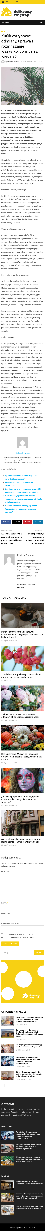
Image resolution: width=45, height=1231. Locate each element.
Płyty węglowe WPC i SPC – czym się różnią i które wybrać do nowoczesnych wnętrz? (28, 1147)
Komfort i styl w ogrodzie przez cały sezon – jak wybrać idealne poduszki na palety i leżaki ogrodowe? (29, 1196)
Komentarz (6, 871)
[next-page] (6, 1085)
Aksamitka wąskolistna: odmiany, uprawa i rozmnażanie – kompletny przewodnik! (21, 840)
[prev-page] (3, 1085)
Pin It (28, 522)
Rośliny (4, 31)
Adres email (6, 913)
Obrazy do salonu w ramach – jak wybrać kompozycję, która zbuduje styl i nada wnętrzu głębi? (29, 1074)
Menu (7, 23)
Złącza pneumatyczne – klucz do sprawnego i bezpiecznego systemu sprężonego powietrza (29, 1159)
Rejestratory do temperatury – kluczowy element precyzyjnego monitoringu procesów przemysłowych (28, 1060)
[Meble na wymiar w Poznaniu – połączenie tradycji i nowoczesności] (7, 1182)
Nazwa (4, 903)
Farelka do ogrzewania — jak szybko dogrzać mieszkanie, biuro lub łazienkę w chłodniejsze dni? (29, 1019)
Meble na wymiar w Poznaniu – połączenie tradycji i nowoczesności (29, 1182)
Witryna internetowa (10, 923)
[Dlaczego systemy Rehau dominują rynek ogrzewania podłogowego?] (7, 1045)
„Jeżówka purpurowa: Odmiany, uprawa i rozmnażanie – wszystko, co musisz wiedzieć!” (21, 799)
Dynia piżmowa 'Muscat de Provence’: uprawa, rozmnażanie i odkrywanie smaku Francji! (21, 757)
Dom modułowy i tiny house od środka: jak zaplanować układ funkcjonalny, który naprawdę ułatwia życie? (29, 1033)
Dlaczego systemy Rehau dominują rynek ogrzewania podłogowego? (29, 1046)
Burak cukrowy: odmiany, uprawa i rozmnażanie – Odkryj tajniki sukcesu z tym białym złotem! (22, 634)
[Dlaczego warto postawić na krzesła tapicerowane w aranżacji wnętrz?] (7, 1207)
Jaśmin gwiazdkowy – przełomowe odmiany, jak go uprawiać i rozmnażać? (20, 715)
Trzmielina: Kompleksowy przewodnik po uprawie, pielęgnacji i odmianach (21, 675)
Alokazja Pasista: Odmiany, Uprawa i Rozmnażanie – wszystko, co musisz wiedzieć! (21, 508)
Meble (5, 1175)
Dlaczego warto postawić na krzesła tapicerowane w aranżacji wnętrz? (29, 1207)
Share (7, 522)
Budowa (6, 1126)
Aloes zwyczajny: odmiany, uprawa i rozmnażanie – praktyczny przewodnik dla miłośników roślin (23, 498)
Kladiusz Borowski (13, 62)
